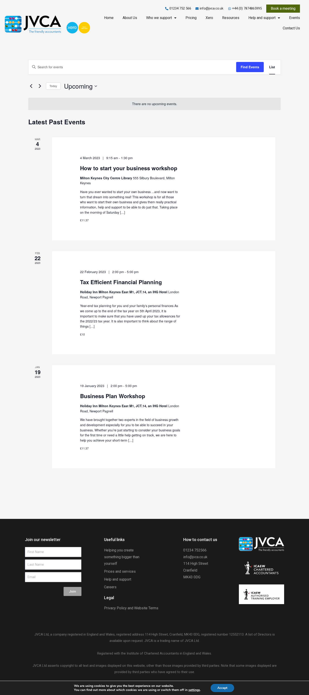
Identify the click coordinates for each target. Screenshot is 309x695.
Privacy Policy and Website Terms (131, 608)
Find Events (250, 67)
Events (294, 18)
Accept (222, 688)
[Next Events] (40, 86)
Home (109, 18)
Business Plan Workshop (112, 396)
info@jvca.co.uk (195, 557)
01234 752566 (195, 550)
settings (194, 690)
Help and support (262, 18)
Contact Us (291, 28)
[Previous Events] (31, 86)
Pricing (191, 18)
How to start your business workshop (128, 168)
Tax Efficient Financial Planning (121, 282)
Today (53, 86)
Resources (230, 18)
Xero (209, 18)
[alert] (154, 104)
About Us (130, 18)
